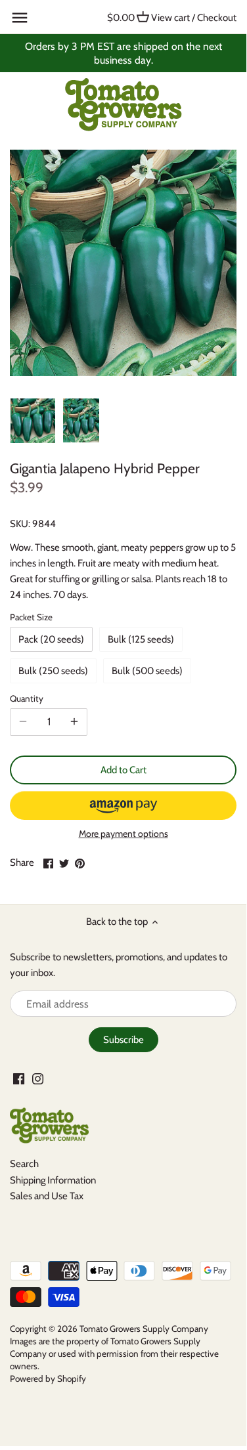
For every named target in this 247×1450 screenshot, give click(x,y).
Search (24, 1164)
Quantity (26, 698)
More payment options (123, 834)
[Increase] (74, 722)
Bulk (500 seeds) (147, 671)
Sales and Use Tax (46, 1196)
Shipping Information (53, 1180)
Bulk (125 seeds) (141, 639)
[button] (123, 805)
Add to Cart (123, 770)
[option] (33, 421)
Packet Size (31, 617)
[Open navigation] (20, 18)
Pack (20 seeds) (51, 639)
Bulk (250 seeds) (53, 671)
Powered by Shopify (48, 1378)
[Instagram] (37, 1078)
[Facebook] (18, 1078)
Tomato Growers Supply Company (143, 1328)
